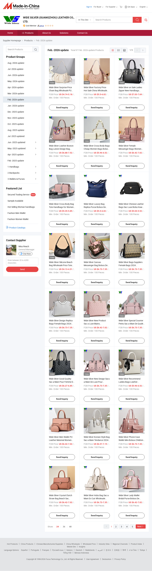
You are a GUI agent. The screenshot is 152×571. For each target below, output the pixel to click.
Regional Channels (120, 544)
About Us (46, 32)
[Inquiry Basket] (121, 7)
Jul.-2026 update (15, 69)
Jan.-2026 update (16, 105)
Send (22, 269)
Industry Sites (104, 544)
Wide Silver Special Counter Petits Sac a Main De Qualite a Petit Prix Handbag (131, 323)
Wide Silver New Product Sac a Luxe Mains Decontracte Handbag (95, 323)
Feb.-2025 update (16, 160)
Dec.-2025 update (16, 111)
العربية (100, 550)
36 (64, 526)
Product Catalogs (17, 227)
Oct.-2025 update (16, 124)
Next (139, 526)
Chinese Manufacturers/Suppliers (49, 544)
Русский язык (57, 550)
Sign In (89, 7)
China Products (27, 544)
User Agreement (92, 559)
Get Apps (131, 7)
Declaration (106, 559)
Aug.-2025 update (16, 130)
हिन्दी (124, 550)
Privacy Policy (120, 559)
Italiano (69, 550)
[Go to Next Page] (143, 50)
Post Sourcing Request (146, 20)
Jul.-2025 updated (16, 136)
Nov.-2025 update (16, 117)
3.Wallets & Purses (16, 178)
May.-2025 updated (17, 148)
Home (10, 32)
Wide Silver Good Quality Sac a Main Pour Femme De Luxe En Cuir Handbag (61, 381)
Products (29, 32)
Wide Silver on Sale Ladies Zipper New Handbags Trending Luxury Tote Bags (131, 90)
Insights (82, 546)
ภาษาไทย (133, 550)
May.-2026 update (16, 81)
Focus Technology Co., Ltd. (57, 559)
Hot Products (12, 544)
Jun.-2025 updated (16, 142)
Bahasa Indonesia (82, 552)
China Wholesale (73, 544)
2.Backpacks (13, 172)
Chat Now (27, 254)
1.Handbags (13, 166)
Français (45, 550)
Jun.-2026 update (16, 75)
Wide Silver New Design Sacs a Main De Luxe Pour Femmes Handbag (97, 381)
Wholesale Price (89, 544)
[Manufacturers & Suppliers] (22, 5)
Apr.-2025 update (16, 154)
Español (24, 550)
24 (57, 526)
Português (35, 550)
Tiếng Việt (67, 552)
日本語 (116, 550)
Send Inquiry (62, 107)
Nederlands (90, 550)
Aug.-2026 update (16, 62)
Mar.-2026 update (16, 93)
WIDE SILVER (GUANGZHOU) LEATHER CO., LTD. (48, 19)
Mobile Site (71, 546)
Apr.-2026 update (16, 87)
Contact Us (82, 32)
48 (70, 526)
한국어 (108, 550)
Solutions (64, 32)
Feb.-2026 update (16, 99)
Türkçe (142, 550)
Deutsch (79, 550)
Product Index (136, 544)
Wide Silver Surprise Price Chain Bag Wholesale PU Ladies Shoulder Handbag (61, 90)
